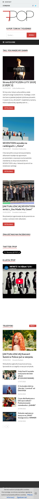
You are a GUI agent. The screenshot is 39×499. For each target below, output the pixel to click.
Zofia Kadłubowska (18, 88)
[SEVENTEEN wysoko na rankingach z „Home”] (19, 129)
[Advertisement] (9, 311)
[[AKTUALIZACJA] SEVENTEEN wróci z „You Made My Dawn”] (19, 192)
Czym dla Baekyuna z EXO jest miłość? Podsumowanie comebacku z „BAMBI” (27, 401)
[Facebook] (33, 6)
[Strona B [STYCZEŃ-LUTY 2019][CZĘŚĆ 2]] (19, 68)
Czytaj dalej (8, 108)
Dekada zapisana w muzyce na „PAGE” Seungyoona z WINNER (27, 415)
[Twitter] (35, 6)
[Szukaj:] (21, 35)
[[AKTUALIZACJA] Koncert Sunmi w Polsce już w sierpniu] (19, 340)
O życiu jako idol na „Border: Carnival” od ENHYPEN (26, 388)
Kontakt (8, 2)
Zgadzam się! (22, 497)
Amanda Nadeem (17, 360)
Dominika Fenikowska (19, 149)
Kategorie (10, 42)
